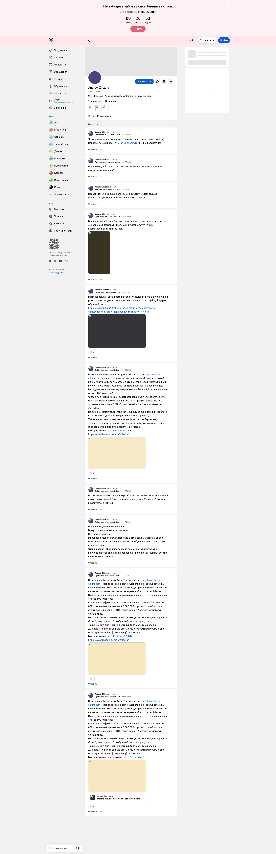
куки (64, 848)
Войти (224, 40)
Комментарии (104, 116)
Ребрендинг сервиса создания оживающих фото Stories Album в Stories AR (108, 162)
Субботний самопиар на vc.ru (108, 217)
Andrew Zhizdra (102, 132)
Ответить (92, 149)
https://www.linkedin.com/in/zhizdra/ (108, 434)
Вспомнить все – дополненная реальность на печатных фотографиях (108, 135)
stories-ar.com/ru (127, 142)
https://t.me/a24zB (121, 430)
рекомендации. (56, 272)
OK (77, 848)
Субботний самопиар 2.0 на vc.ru (108, 370)
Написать (208, 40)
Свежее (92, 124)
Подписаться (144, 81)
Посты (91, 116)
